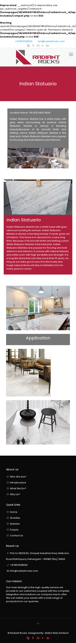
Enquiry (14, 529)
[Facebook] (33, 45)
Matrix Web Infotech (56, 633)
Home (13, 512)
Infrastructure (18, 482)
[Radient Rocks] (38, 57)
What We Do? (18, 488)
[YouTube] (43, 45)
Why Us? (15, 494)
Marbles (15, 524)
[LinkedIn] (48, 45)
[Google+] (38, 45)
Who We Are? (18, 476)
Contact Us (16, 535)
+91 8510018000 (23, 41)
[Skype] (28, 45)
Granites (15, 518)
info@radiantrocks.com (51, 41)
